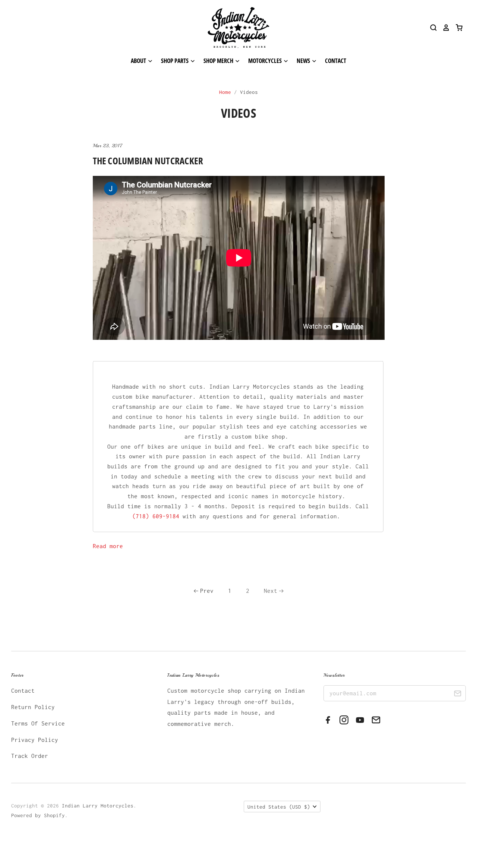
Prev (207, 590)
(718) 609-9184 (155, 516)
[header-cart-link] (456, 27)
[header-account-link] (443, 27)
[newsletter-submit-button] (457, 694)
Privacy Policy (34, 739)
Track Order (29, 755)
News (304, 61)
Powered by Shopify (38, 815)
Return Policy (33, 707)
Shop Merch (218, 61)
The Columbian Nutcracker (148, 161)
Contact (335, 61)
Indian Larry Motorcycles (97, 806)
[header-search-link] (430, 27)
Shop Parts (175, 61)
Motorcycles (265, 61)
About (139, 61)
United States (278, 807)
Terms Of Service (38, 723)
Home (225, 92)
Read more (108, 546)
